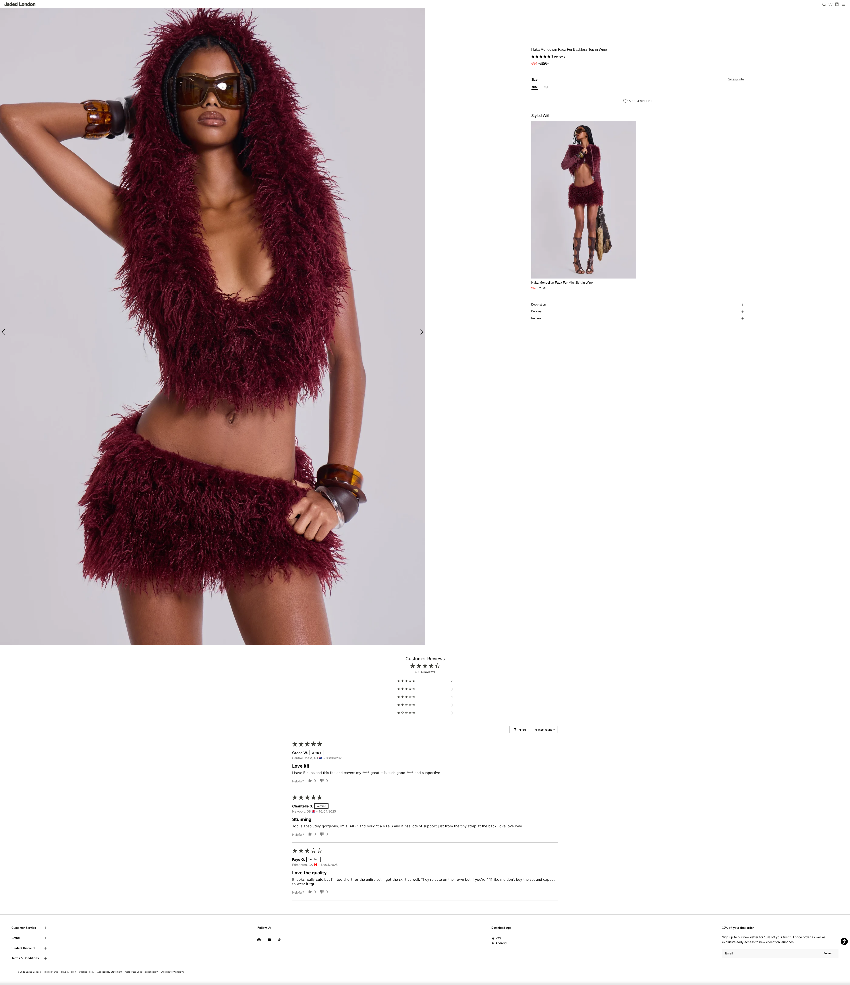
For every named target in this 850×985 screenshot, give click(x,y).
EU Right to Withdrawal (173, 971)
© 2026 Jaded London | (30, 972)
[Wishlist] (830, 4)
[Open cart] (837, 4)
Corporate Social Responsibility (141, 971)
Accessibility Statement (109, 971)
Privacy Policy (68, 971)
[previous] (4, 332)
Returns (536, 318)
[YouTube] (269, 939)
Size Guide (736, 79)
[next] (421, 332)
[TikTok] (279, 939)
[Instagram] (259, 939)
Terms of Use (51, 971)
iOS (498, 938)
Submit (827, 953)
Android (501, 943)
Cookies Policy (86, 971)
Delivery (536, 311)
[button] (541, 56)
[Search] (824, 4)
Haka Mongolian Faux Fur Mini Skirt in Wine (562, 282)
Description (538, 304)
